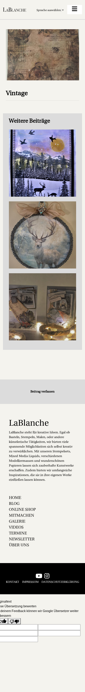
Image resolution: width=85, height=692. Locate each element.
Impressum (30, 582)
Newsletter (22, 539)
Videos (16, 528)
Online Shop (22, 510)
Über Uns (19, 545)
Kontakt (12, 582)
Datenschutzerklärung (60, 582)
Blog (14, 504)
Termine (18, 533)
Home (15, 498)
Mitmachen (21, 516)
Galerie (17, 522)
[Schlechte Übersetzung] (14, 621)
